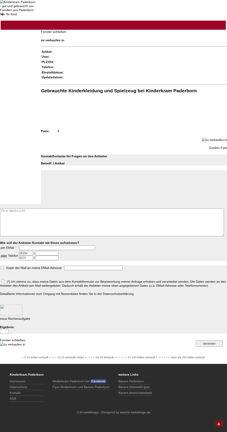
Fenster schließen (53, 32)
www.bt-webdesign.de (135, 412)
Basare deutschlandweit (135, 393)
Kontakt (15, 393)
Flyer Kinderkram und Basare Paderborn (81, 387)
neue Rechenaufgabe (15, 318)
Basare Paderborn (131, 381)
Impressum (17, 381)
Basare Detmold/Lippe (134, 387)
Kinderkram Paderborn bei (79, 381)
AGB (13, 398)
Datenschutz (18, 387)
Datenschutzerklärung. (119, 294)
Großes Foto (218, 148)
